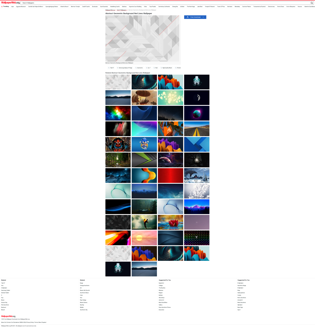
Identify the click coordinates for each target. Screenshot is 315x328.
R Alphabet (240, 283)
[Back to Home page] (10, 3)
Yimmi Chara (280, 6)
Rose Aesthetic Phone (165, 307)
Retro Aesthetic (242, 297)
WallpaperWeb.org (110, 10)
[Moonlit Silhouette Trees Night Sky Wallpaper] (196, 160)
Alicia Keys (161, 297)
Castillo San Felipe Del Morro (35, 6)
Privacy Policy (30, 322)
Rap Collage (83, 300)
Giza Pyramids (104, 6)
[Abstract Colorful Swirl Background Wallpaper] (144, 128)
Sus (81, 297)
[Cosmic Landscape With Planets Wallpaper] (170, 160)
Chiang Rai (175, 6)
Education (161, 309)
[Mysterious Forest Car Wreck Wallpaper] (144, 206)
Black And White (163, 302)
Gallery (160, 305)
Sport (239, 309)
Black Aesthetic (242, 302)
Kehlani (161, 295)
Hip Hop (82, 305)
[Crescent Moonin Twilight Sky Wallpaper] (196, 222)
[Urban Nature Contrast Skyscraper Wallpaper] (170, 128)
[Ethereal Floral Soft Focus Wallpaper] (196, 191)
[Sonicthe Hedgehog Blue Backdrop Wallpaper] (144, 144)
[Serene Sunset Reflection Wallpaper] (144, 237)
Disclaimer (16, 322)
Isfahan (182, 6)
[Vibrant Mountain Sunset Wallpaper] (196, 206)
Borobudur (95, 6)
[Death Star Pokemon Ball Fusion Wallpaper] (196, 97)
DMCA (21, 322)
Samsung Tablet (5, 290)
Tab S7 (112, 67)
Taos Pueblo (152, 6)
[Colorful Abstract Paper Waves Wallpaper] (170, 144)
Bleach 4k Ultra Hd (85, 290)
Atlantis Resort (64, 6)
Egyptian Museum (21, 6)
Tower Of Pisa (221, 6)
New (40, 322)
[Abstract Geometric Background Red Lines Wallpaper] (118, 253)
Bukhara (124, 6)
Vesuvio (300, 6)
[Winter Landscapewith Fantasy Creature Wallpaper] (196, 175)
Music (2, 300)
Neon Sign (240, 307)
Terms (36, 322)
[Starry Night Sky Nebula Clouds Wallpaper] (170, 191)
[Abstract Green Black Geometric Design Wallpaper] (144, 160)
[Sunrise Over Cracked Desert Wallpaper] (118, 97)
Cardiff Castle (86, 6)
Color (81, 295)
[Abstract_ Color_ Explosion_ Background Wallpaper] (118, 128)
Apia (12, 6)
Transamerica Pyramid (259, 6)
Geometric (140, 67)
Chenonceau (271, 6)
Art (81, 288)
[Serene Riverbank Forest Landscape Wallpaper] (118, 160)
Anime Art (161, 300)
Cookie (239, 295)
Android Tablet (5, 292)
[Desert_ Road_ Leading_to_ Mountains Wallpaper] (196, 128)
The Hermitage (191, 6)
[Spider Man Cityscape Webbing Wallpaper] (118, 144)
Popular (44, 322)
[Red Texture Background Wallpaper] (170, 175)
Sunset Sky (4, 302)
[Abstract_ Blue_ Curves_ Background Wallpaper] (170, 206)
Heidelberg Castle (115, 6)
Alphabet (240, 305)
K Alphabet (240, 288)
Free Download (195, 17)
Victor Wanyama (290, 6)
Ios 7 (149, 67)
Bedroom (3, 307)
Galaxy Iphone (241, 292)
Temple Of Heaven (210, 6)
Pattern (179, 67)
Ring (239, 290)
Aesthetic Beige (242, 285)
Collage (161, 285)
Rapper (161, 292)
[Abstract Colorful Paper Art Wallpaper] (144, 253)
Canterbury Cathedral (164, 6)
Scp (2, 297)
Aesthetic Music (84, 292)
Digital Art (161, 283)
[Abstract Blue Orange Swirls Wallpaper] (144, 82)
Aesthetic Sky (83, 309)
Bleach (3, 309)
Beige (81, 283)
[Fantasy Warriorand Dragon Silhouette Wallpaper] (196, 82)
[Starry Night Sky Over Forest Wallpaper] (170, 113)
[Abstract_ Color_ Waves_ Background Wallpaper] (118, 237)
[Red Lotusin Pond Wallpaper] (170, 222)
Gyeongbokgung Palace (52, 6)
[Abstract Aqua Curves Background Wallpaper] (118, 191)
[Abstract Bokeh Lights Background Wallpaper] (170, 97)
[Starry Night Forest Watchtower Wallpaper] (144, 191)
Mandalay (237, 6)
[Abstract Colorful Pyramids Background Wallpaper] (196, 237)
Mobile (82, 307)
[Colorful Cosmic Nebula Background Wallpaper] (118, 113)
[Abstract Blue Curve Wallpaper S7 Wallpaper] (144, 113)
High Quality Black (167, 67)
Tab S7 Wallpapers (121, 10)
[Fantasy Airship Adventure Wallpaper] (144, 97)
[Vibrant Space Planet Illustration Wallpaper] (196, 113)
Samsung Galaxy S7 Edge (125, 67)
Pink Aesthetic (5, 305)
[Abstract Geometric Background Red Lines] (118, 82)
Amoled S (240, 300)
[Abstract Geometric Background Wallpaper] (118, 222)
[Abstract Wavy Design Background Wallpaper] (144, 175)
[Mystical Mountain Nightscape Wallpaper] (118, 175)
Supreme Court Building (135, 6)
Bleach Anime (83, 302)
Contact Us (10, 322)
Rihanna (161, 290)
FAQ (25, 322)
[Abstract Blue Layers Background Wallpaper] (196, 144)
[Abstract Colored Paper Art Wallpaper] (170, 82)
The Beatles (162, 288)
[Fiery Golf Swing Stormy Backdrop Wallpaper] (144, 222)
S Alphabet (4, 288)
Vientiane (229, 6)
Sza (2, 285)
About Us (3, 322)
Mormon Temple (75, 6)
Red (156, 67)
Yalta (145, 6)
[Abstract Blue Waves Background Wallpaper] (118, 206)
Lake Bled (199, 6)
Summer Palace (246, 6)
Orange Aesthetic (84, 285)
